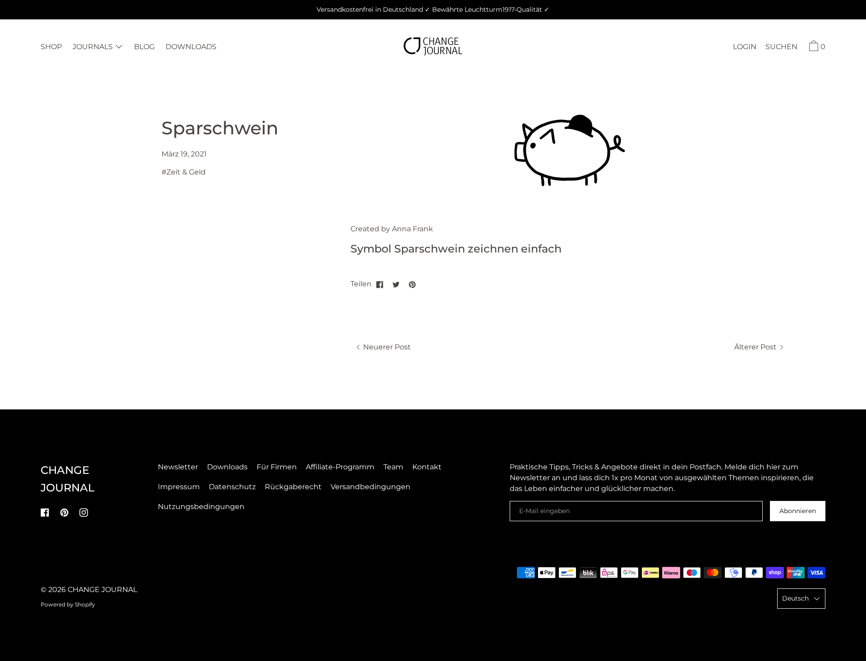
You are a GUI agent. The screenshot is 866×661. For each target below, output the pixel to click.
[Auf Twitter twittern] (396, 284)
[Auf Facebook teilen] (380, 284)
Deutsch (795, 598)
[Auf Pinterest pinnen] (412, 284)
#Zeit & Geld (183, 172)
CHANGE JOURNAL (102, 589)
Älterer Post (756, 347)
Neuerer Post (386, 347)
